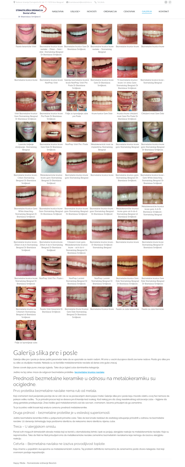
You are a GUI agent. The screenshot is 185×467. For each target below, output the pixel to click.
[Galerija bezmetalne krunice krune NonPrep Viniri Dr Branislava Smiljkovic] (51, 67)
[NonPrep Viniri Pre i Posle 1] (51, 266)
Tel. (98, 2)
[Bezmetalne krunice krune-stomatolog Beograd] (102, 34)
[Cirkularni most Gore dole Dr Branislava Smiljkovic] (153, 101)
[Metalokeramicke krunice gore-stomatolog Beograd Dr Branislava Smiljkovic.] (51, 162)
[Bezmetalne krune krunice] (153, 229)
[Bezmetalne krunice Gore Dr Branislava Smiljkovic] (76, 34)
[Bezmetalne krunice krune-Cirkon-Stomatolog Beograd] (26, 162)
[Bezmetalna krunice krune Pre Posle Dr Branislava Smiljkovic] (51, 101)
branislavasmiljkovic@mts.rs (80, 2)
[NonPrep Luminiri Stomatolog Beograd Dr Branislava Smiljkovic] (76, 266)
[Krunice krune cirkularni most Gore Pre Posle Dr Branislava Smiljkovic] (127, 101)
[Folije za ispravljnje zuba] (26, 330)
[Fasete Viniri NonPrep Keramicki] (51, 296)
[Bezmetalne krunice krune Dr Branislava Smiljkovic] (127, 34)
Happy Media (19, 463)
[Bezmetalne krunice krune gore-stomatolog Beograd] (127, 132)
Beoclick (52, 463)
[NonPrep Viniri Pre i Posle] (76, 132)
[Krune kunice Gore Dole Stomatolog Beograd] (102, 101)
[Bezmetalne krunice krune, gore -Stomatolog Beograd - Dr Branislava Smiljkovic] (76, 196)
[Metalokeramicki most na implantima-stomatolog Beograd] (102, 132)
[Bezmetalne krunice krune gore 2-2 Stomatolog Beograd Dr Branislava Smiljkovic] (127, 229)
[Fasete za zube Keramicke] (127, 296)
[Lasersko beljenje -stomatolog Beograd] (26, 132)
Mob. (102, 2)
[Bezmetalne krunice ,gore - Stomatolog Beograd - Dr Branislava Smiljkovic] (102, 196)
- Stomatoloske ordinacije (37, 463)
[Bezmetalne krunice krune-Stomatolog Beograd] (153, 67)
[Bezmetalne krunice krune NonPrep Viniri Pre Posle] (76, 67)
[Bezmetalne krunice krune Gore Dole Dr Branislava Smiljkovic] (51, 132)
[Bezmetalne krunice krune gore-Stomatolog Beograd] (76, 162)
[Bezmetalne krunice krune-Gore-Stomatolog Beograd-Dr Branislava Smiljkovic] (51, 196)
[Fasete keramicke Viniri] (26, 34)
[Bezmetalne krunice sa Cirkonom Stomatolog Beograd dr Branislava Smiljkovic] (26, 296)
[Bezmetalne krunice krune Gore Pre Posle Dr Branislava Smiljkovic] (102, 67)
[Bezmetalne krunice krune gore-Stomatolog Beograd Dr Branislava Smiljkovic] (153, 132)
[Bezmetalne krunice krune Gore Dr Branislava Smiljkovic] (26, 67)
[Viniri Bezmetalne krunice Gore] (26, 101)
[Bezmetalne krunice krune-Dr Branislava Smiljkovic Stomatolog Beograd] (102, 229)
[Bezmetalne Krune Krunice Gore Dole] (76, 296)
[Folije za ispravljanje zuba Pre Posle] (76, 101)
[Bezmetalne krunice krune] (153, 34)
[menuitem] (57, 11)
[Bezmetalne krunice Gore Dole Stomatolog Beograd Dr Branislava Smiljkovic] (127, 266)
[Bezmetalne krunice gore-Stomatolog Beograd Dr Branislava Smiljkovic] (127, 162)
